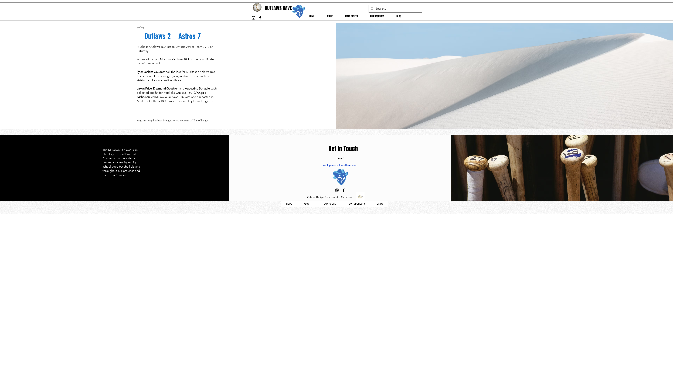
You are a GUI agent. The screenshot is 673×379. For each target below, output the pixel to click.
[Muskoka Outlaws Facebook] (260, 18)
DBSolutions (345, 196)
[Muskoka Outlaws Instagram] (253, 18)
